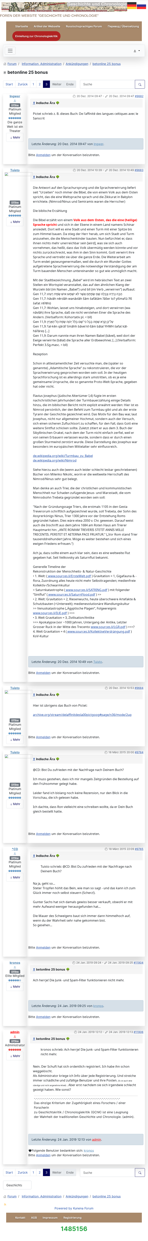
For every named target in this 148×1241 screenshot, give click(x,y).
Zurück (23, 84)
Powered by (63, 1208)
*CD (15, 849)
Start (9, 84)
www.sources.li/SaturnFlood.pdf (71, 594)
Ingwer (15, 96)
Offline (15, 105)
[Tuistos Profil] (18, 186)
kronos (15, 963)
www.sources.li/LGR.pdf (108, 627)
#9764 (139, 752)
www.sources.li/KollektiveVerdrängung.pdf (98, 631)
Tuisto (15, 170)
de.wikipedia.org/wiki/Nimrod (55, 460)
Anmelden (43, 155)
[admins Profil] (15, 1036)
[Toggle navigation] (10, 51)
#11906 (138, 1032)
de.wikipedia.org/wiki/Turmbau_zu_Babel (63, 456)
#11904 (138, 962)
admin (14, 1032)
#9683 (139, 170)
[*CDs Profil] (15, 853)
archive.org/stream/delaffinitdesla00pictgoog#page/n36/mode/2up (82, 715)
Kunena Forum (83, 1208)
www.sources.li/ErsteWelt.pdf (69, 576)
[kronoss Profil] (15, 967)
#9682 (139, 96)
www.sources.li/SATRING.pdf (86, 590)
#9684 (139, 687)
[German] (132, 5)
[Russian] (141, 5)
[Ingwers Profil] (15, 100)
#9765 (139, 849)
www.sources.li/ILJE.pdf (50, 613)
